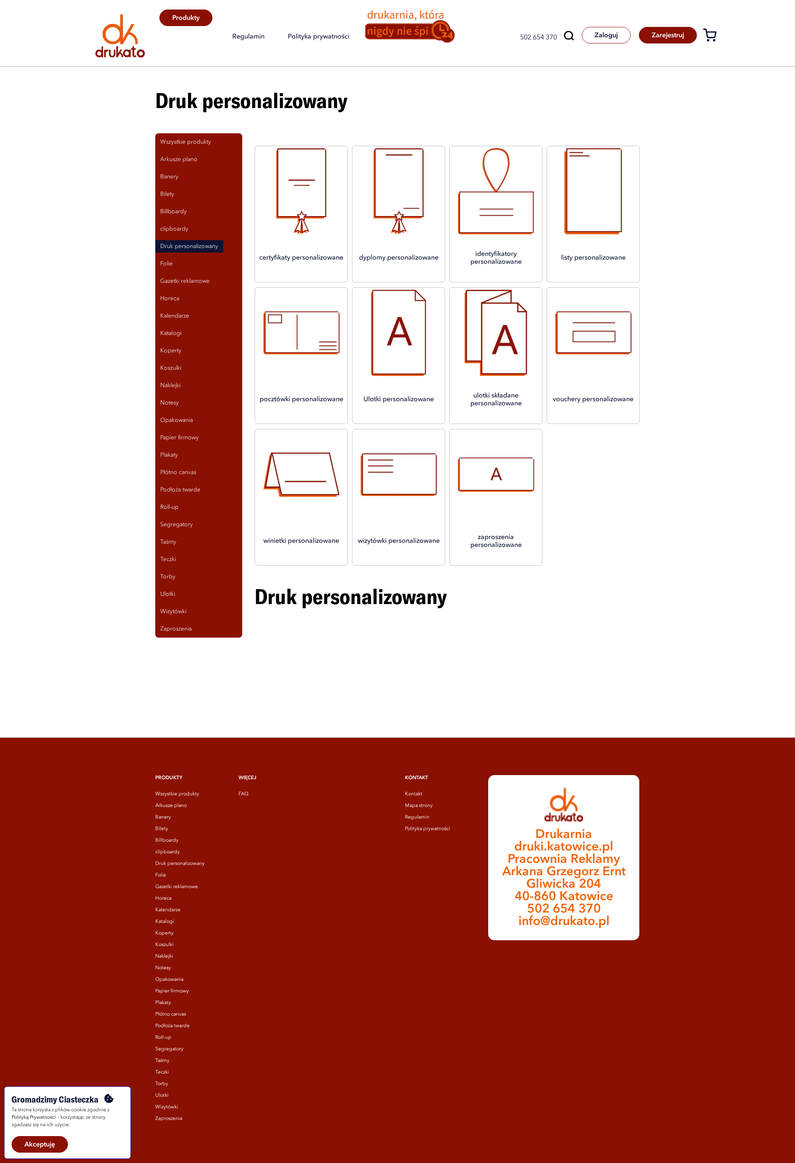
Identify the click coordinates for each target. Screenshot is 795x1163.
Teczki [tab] (168, 559)
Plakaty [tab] (169, 455)
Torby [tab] (168, 577)
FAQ (243, 794)
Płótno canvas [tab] (178, 472)
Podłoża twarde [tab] (180, 490)
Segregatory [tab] (176, 524)
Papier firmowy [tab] (179, 438)
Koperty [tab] (170, 351)
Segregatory (169, 1049)
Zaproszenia (168, 1118)
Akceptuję (39, 1144)
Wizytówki (166, 1107)
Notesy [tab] (169, 403)
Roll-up (163, 1037)
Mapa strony (419, 805)
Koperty (164, 933)
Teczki (162, 1072)
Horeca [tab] (169, 298)
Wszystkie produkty (177, 794)
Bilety (161, 828)
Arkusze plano (171, 805)
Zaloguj (606, 35)
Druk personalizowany (180, 863)
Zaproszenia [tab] (176, 629)
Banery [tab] (169, 177)
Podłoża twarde (172, 1025)
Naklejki (164, 956)
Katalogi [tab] (170, 333)
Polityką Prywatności (34, 1117)
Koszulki (164, 944)
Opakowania (169, 979)
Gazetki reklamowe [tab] (185, 281)
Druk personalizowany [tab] (189, 246)
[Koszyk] (713, 36)
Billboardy (166, 840)
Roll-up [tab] (169, 507)
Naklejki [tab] (170, 385)
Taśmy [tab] (168, 542)
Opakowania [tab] (176, 420)
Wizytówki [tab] (173, 611)
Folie (160, 875)
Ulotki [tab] (167, 594)
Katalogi (164, 921)
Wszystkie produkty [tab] (185, 142)
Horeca (163, 898)
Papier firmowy (172, 991)
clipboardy (167, 852)
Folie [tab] (166, 264)
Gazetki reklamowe (176, 886)
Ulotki (162, 1095)
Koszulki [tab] (170, 368)
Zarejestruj (668, 35)
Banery (163, 817)
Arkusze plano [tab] (179, 159)
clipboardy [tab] (174, 229)
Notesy (163, 968)
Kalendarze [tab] (174, 316)
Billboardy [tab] (173, 211)
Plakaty (163, 1002)
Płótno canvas (170, 1014)
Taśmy (162, 1060)
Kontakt (413, 794)
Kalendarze (168, 910)
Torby (161, 1083)
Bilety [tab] (167, 194)
